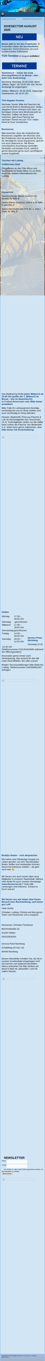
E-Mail (4, 1165)
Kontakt (34, 1355)
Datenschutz (5, 1357)
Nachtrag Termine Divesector (32, 19)
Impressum (27, 1355)
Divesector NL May (9, 19)
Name (4, 1161)
